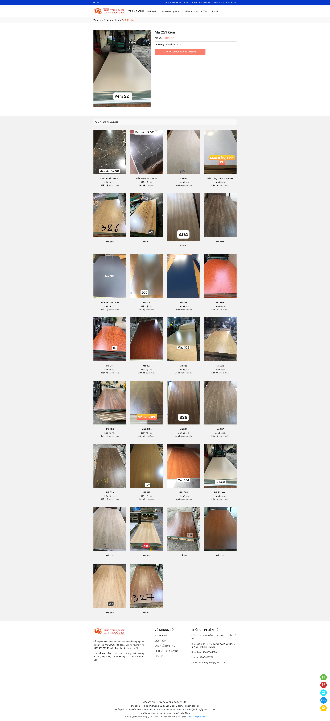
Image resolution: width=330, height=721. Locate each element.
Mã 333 (110, 429)
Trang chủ (98, 20)
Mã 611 (146, 555)
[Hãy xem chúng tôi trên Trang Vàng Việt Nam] (321, 708)
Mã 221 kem (220, 492)
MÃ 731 (110, 555)
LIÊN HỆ (214, 11)
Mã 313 (110, 365)
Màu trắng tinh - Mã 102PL (220, 178)
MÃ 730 (220, 555)
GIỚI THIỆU (152, 11)
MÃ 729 (183, 555)
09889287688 (180, 51)
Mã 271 (183, 302)
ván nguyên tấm (113, 20)
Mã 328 (220, 365)
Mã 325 (183, 365)
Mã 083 (183, 178)
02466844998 (210, 652)
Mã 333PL (147, 429)
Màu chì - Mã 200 (110, 302)
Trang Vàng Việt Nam (197, 717)
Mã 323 (146, 365)
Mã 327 (146, 612)
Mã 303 (220, 302)
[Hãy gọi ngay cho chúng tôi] (321, 685)
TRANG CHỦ (136, 11)
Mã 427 (146, 241)
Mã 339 (110, 492)
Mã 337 (220, 429)
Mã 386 (110, 241)
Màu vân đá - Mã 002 (146, 178)
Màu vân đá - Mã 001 (110, 178)
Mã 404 (183, 245)
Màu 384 (183, 492)
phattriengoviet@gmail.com (211, 662)
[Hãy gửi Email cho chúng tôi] (321, 692)
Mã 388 (110, 612)
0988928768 (206, 657)
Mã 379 (146, 492)
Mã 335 (183, 429)
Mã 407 (220, 241)
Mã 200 (147, 302)
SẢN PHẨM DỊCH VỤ (170, 11)
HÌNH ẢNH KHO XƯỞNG (196, 11)
